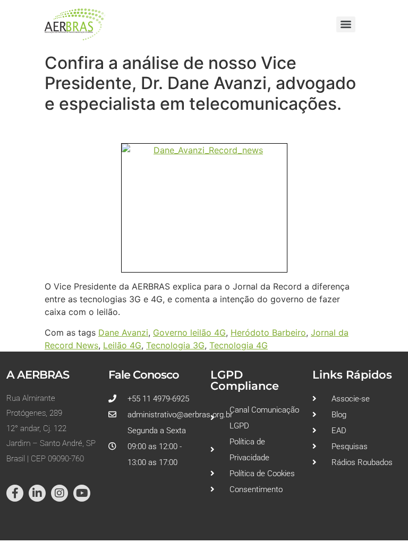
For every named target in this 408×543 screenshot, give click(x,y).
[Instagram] (59, 493)
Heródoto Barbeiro (268, 332)
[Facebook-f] (14, 493)
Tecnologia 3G (175, 345)
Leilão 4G (122, 345)
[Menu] (345, 24)
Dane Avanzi (123, 332)
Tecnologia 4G (238, 345)
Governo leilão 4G (189, 332)
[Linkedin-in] (37, 493)
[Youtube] (81, 493)
